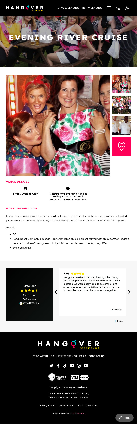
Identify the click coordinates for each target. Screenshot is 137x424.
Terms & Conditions (87, 405)
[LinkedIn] (72, 365)
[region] (92, 292)
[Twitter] (51, 365)
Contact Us (96, 356)
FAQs (82, 356)
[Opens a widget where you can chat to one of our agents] (124, 418)
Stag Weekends (68, 7)
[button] (56, 292)
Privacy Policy (47, 405)
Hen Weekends (92, 7)
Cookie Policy (66, 405)
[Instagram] (78, 365)
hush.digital (78, 413)
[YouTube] (85, 365)
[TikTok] (65, 365)
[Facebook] (58, 365)
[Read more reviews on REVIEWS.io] (29, 303)
